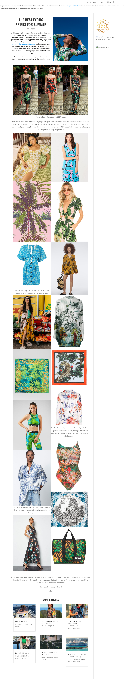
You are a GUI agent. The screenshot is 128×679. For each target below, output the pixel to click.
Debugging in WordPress (73, 6)
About (102, 2)
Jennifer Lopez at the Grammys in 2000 (31, 43)
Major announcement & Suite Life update (50, 653)
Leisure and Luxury (21, 658)
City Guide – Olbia (22, 621)
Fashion (26, 656)
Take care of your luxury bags (74, 622)
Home (89, 2)
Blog (94, 2)
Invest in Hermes (22, 653)
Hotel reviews (80, 659)
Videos (109, 2)
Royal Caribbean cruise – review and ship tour (77, 656)
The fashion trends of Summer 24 (50, 622)
